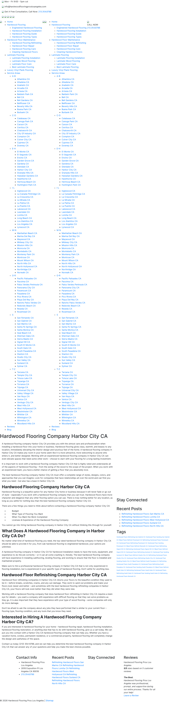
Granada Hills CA (25, 172)
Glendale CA (23, 166)
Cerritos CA (22, 127)
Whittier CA (22, 414)
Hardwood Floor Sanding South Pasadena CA (140, 567)
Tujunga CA (22, 387)
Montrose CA (23, 257)
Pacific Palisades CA (27, 278)
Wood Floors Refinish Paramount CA (130, 540)
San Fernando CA (25, 318)
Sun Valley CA (23, 360)
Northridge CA (24, 269)
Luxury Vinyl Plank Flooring (20, 70)
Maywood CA (23, 239)
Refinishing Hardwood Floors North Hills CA (143, 526)
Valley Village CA (25, 393)
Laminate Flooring (15, 55)
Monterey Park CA (26, 254)
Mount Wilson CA (25, 260)
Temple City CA (24, 375)
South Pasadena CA (26, 351)
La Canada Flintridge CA (28, 194)
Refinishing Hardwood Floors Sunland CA (141, 523)
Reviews (11, 426)
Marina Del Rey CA (26, 236)
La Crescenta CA (25, 197)
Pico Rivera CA (24, 296)
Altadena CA (23, 82)
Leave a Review (131, 695)
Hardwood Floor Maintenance (21, 40)
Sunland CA (22, 363)
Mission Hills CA (24, 245)
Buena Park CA (24, 109)
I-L (13, 188)
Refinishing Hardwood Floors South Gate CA (141, 570)
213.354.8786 (44, 11)
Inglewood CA (24, 191)
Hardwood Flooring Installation (27, 30)
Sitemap (50, 700)
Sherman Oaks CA (25, 336)
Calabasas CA (23, 118)
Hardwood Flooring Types (24, 37)
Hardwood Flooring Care (24, 49)
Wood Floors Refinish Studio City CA (136, 555)
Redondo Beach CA (26, 305)
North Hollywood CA (27, 266)
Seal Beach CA (24, 333)
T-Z (13, 369)
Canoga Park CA (25, 121)
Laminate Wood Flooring (23, 61)
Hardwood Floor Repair (23, 46)
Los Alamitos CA (25, 221)
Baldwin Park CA (25, 94)
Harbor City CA (24, 169)
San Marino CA (24, 324)
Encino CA (22, 157)
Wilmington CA (24, 417)
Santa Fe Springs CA (27, 327)
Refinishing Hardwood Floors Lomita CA (141, 517)
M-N (14, 230)
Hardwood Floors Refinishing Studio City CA (141, 558)
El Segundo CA (24, 154)
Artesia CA (22, 91)
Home (10, 21)
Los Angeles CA (24, 224)
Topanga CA (23, 381)
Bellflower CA (23, 103)
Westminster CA (24, 411)
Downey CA (22, 145)
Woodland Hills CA (26, 423)
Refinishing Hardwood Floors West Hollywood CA (145, 520)
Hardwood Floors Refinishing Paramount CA (133, 543)
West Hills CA (23, 405)
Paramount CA (24, 290)
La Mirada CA (23, 200)
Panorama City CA (26, 287)
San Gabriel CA (24, 321)
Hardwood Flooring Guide (24, 33)
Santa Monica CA (25, 330)
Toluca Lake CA (24, 378)
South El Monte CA (26, 345)
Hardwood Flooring (16, 24)
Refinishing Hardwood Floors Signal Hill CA (140, 549)
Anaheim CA (23, 85)
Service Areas (13, 73)
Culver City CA (24, 139)
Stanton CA (22, 354)
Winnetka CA (23, 420)
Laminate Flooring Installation (26, 58)
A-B (14, 76)
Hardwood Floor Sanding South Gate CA (147, 573)
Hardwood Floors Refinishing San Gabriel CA (131, 537)
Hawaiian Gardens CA (27, 175)
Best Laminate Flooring (23, 67)
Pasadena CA (23, 293)
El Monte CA (23, 151)
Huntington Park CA (26, 185)
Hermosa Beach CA (26, 182)
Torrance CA (23, 384)
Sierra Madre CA (25, 339)
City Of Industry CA (26, 133)
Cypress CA (22, 142)
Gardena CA (23, 163)
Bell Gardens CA (25, 100)
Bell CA (20, 97)
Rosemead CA (24, 311)
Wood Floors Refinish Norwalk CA (137, 546)
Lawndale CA (23, 212)
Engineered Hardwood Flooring (27, 27)
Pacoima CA (23, 281)
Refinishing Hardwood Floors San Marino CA (143, 514)
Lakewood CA (24, 209)
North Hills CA (24, 263)
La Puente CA (23, 206)
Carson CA (22, 124)
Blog (9, 429)
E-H (14, 148)
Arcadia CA (22, 88)
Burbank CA (22, 112)
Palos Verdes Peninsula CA (30, 284)
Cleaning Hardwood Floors (25, 52)
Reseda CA (22, 308)
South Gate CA (24, 348)
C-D (14, 115)
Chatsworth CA (24, 130)
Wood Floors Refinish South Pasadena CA (145, 561)
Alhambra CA (23, 79)
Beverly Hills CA (24, 106)
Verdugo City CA (25, 402)
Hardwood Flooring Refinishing (27, 43)
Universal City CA (25, 390)
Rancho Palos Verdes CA (29, 302)
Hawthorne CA (24, 179)
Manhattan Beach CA (27, 233)
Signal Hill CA (23, 342)
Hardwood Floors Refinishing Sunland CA (139, 552)
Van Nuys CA (23, 396)
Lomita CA (22, 215)
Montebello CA (24, 251)
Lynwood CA (23, 227)
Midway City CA (25, 242)
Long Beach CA (24, 218)
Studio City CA (24, 357)
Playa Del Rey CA (25, 299)
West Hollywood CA (26, 408)
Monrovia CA (23, 248)
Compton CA (23, 136)
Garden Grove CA (25, 160)
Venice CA (22, 399)
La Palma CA (23, 203)
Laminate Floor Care (21, 64)
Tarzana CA (22, 372)
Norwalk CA (23, 272)
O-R (14, 275)
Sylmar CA (22, 366)
